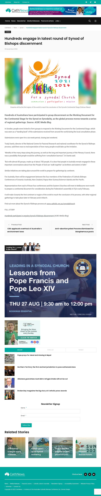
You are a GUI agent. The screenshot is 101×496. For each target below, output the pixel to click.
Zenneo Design (65, 489)
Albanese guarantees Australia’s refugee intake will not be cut (42, 379)
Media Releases (33, 21)
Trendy (81, 350)
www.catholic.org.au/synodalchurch (61, 204)
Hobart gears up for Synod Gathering (37, 451)
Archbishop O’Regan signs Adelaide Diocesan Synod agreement (15, 454)
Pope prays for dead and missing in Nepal (34, 355)
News (13, 21)
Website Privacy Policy (87, 483)
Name (24, 408)
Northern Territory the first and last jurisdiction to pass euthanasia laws (46, 367)
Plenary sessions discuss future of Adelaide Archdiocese (85, 454)
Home (7, 21)
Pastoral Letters (47, 21)
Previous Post (16, 225)
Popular (50, 350)
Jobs (57, 21)
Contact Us (25, 2)
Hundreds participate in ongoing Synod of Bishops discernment (29, 216)
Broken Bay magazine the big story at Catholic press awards (42, 391)
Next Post (86, 225)
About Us (16, 2)
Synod (8, 32)
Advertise (8, 2)
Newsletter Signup (56, 483)
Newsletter (21, 21)
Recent (19, 350)
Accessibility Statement (72, 483)
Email (23, 416)
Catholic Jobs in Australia (41, 483)
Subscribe (26, 425)
